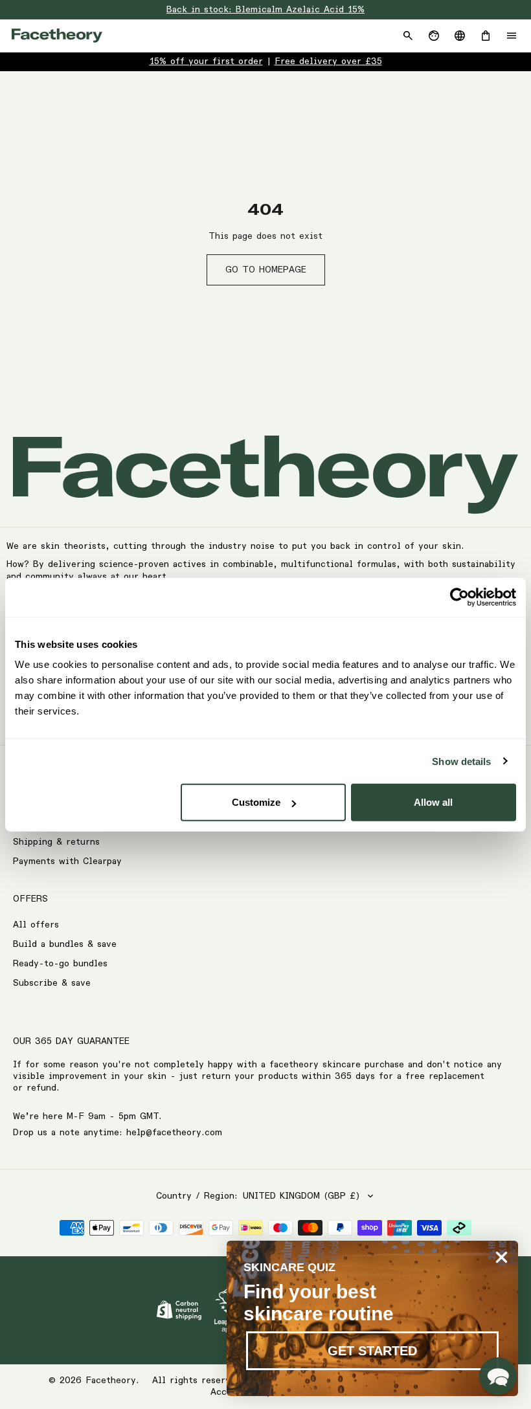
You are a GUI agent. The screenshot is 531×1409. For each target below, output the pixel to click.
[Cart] (486, 36)
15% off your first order (206, 61)
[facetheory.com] (56, 35)
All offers (36, 924)
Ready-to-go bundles (60, 963)
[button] (498, 1376)
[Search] (408, 36)
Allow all (433, 802)
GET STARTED (372, 1351)
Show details (461, 760)
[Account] (434, 36)
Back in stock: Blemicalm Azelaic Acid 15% (265, 9)
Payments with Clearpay (67, 861)
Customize (256, 802)
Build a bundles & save (65, 944)
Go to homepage (265, 269)
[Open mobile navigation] (512, 36)
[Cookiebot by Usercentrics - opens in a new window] (459, 596)
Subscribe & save (52, 983)
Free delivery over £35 (328, 61)
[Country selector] (460, 36)
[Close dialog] (501, 1257)
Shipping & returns (56, 842)
